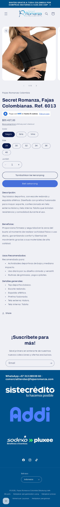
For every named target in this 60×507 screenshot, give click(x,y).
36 (46, 146)
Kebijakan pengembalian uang (26, 494)
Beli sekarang (30, 184)
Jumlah (5, 159)
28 (6, 146)
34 (36, 146)
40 (6, 152)
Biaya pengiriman (9, 124)
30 (16, 146)
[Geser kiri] (24, 86)
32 (26, 146)
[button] (6, 13)
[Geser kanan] (36, 86)
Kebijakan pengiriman (41, 498)
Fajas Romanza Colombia (27, 490)
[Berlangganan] (51, 363)
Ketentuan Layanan (21, 498)
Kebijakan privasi (49, 494)
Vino (33, 134)
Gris (21, 134)
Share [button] (8, 313)
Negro (8, 134)
